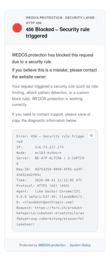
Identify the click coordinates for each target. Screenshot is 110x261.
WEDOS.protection (51, 244)
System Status (80, 244)
